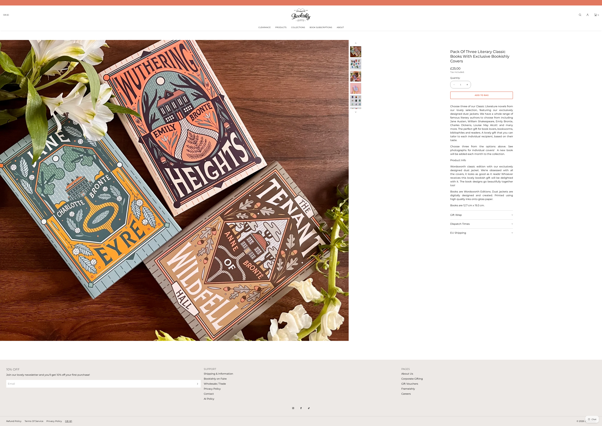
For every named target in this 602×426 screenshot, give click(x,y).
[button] (580, 14)
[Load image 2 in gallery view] (355, 63)
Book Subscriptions (321, 27)
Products (280, 27)
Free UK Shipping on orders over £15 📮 (301, 2)
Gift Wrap (456, 214)
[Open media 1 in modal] (174, 190)
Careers (406, 393)
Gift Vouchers (409, 383)
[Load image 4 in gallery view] (355, 88)
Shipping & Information (218, 373)
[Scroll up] (355, 43)
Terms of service (34, 421)
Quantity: (455, 78)
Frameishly (408, 388)
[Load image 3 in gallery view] (355, 76)
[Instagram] (293, 408)
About (340, 27)
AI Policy (209, 398)
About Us (407, 373)
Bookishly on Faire (215, 378)
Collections (298, 27)
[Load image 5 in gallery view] (355, 100)
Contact (209, 393)
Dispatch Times (460, 223)
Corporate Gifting (412, 378)
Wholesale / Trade (215, 383)
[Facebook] (301, 408)
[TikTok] (308, 408)
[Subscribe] (197, 384)
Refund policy (13, 421)
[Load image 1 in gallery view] (355, 51)
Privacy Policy (212, 388)
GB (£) (6, 15)
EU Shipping (458, 232)
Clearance (264, 27)
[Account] (587, 14)
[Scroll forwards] (355, 112)
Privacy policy (54, 421)
